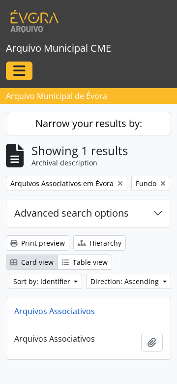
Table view (89, 262)
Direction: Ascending (125, 281)
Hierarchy (104, 243)
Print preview (42, 243)
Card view (36, 262)
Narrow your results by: (88, 123)
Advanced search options (71, 213)
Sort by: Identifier (42, 281)
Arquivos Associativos (54, 311)
